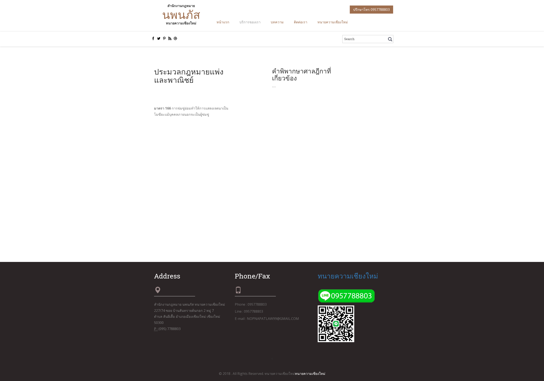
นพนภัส (181, 14)
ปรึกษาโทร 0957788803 (371, 9)
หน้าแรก (223, 22)
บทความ (277, 22)
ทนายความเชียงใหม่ (332, 22)
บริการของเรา (250, 22)
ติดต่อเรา (300, 22)
